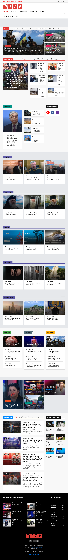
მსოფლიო (7, 106)
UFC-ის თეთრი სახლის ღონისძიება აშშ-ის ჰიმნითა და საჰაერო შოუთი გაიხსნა (32, 442)
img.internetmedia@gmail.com (36, 547)
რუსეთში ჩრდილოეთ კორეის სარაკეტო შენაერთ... (41, 512)
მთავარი (5, 11)
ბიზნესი (42, 11)
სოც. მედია (8, 45)
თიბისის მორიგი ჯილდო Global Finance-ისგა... (59, 456)
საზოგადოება (23, 11)
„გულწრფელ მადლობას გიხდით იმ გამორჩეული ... (42, 80)
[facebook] (59, 1)
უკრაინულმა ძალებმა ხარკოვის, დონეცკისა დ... (50, 429)
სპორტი (15, 417)
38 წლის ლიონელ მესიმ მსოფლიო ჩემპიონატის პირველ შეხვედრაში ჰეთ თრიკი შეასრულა (32, 426)
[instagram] (61, 1)
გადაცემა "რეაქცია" (51, 392)
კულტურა (28, 332)
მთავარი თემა (57, 520)
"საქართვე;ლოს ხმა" (30, 392)
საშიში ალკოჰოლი (10, 365)
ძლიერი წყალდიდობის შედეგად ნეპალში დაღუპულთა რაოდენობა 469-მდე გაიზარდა (54, 39)
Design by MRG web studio (34, 554)
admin (8, 48)
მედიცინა (7, 332)
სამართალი (33, 11)
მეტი (60, 59)
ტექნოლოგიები (8, 16)
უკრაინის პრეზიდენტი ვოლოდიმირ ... (36, 140)
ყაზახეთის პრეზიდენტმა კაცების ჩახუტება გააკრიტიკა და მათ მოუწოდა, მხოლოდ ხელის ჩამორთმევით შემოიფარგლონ (12, 141)
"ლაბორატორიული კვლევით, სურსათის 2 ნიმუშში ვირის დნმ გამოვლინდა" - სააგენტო (12, 343)
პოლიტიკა (14, 11)
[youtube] (64, 1)
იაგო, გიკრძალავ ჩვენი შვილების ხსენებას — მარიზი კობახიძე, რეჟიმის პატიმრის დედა (13, 406)
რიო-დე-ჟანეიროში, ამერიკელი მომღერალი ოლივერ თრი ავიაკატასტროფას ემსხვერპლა (34, 343)
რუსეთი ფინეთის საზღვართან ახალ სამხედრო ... (42, 93)
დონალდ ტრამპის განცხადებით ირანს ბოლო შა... (18, 521)
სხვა (17, 16)
